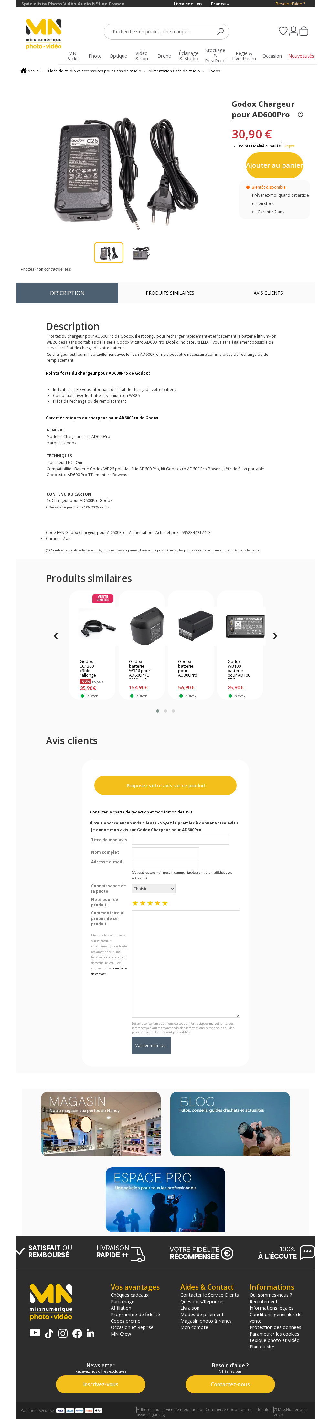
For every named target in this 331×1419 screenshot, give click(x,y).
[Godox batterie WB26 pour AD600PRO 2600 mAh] (141, 626)
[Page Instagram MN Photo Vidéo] (63, 1334)
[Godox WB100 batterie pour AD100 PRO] (240, 626)
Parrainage (122, 1301)
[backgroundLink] (8, 709)
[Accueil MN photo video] (44, 35)
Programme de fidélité (135, 1314)
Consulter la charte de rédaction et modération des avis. (141, 812)
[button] (158, 711)
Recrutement (264, 1301)
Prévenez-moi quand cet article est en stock (280, 199)
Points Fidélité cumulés (260, 146)
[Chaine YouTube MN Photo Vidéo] (35, 1333)
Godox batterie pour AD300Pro (187, 668)
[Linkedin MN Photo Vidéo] (90, 1333)
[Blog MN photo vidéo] (230, 1125)
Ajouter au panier (274, 164)
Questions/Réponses (202, 1301)
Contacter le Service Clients (209, 1295)
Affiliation (121, 1307)
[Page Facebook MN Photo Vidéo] (77, 1334)
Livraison (189, 1307)
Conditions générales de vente (276, 1317)
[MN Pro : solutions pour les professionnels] (165, 1200)
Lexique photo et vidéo (275, 1340)
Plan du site (262, 1346)
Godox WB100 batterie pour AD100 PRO (239, 669)
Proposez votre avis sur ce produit (165, 785)
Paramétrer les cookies (274, 1333)
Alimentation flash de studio (174, 71)
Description (67, 293)
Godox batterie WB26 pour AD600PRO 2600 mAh (139, 669)
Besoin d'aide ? (290, 3)
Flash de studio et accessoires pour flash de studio (94, 71)
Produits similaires (170, 293)
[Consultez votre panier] (303, 31)
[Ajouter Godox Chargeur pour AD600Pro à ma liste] (300, 115)
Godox (214, 71)
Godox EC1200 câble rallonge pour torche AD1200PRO (91, 669)
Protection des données (275, 1327)
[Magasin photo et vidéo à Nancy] (101, 1125)
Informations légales (272, 1307)
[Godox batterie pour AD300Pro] (190, 626)
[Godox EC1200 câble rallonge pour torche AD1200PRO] (92, 626)
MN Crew (121, 1333)
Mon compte (194, 1327)
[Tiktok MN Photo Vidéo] (49, 1334)
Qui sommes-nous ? (271, 1295)
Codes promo (126, 1320)
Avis (268, 293)
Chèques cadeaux (130, 1295)
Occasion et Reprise (132, 1327)
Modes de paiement (202, 1314)
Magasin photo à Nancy (205, 1320)
